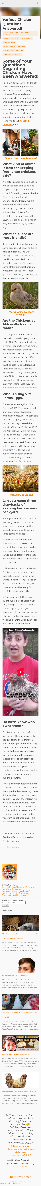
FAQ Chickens (9, 43)
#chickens (15, 1146)
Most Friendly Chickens (14, 46)
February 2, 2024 (20, 1167)
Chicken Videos (11, 847)
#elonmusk (25, 1146)
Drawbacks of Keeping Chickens (18, 39)
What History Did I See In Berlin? (15, 895)
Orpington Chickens (13, 255)
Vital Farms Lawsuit (12, 54)
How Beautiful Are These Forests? (16, 891)
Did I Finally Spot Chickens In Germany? (18, 887)
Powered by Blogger (22, 1177)
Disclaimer (16, 1183)
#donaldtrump (12, 1149)
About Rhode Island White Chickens (15, 1054)
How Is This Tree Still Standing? (15, 893)
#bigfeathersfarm (27, 1149)
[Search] (38, 3)
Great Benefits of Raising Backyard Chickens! (19, 1091)
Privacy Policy (6, 1183)
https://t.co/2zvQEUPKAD (20, 1155)
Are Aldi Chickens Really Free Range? (16, 34)
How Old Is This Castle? (11, 889)
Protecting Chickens (13, 50)
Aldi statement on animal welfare (20, 387)
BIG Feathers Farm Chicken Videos (15, 975)
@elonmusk (20, 1152)
